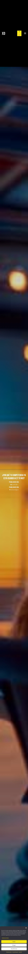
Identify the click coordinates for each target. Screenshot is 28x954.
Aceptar (14, 941)
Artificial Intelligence (15, 489)
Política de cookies (9, 952)
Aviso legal (20, 952)
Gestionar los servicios (5, 937)
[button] (26, 928)
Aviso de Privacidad (15, 952)
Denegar (14, 945)
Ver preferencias (14, 948)
